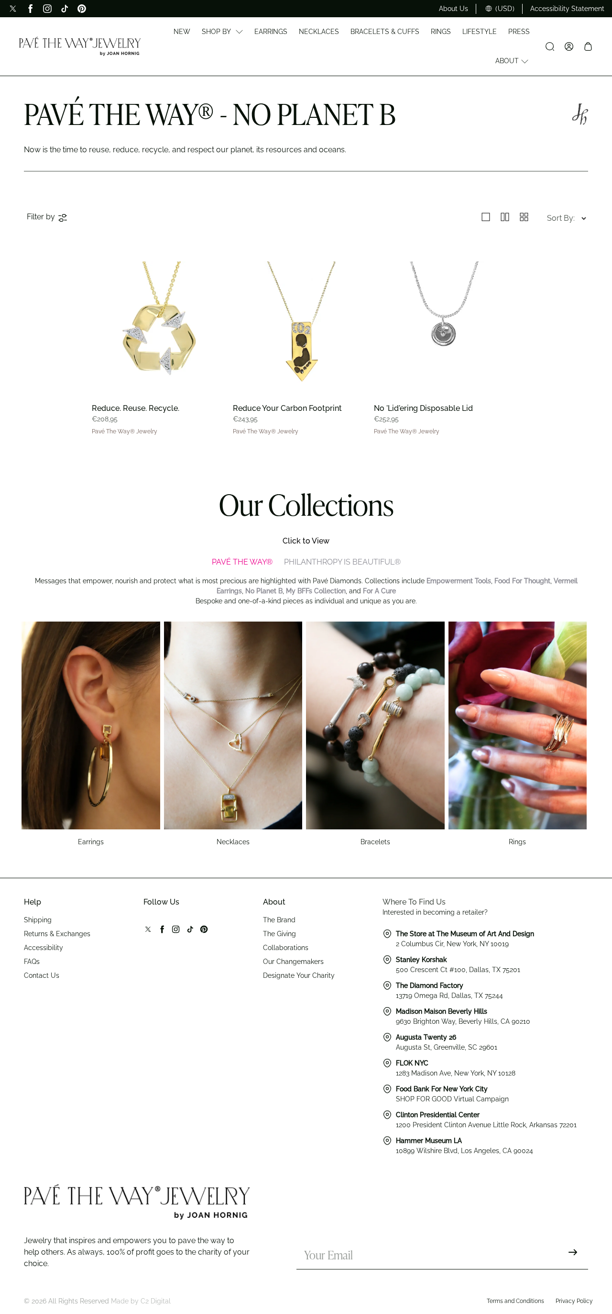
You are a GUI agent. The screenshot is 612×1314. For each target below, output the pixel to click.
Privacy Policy (574, 1301)
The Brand (279, 920)
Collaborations (285, 948)
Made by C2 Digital (141, 1301)
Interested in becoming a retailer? (435, 912)
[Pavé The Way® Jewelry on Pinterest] (81, 8)
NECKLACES (319, 31)
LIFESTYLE (479, 31)
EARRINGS (270, 31)
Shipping (38, 920)
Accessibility (43, 948)
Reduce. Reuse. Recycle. (135, 408)
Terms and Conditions (515, 1301)
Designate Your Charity (299, 975)
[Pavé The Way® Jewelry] (80, 46)
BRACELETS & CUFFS (384, 31)
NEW (182, 31)
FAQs (32, 961)
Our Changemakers (293, 961)
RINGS (441, 31)
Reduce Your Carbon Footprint (287, 408)
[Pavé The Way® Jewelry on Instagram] (47, 8)
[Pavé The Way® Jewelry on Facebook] (30, 8)
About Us (453, 8)
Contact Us (41, 975)
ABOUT (507, 61)
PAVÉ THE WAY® (242, 561)
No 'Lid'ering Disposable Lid (423, 408)
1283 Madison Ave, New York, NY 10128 (455, 1073)
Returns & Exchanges (57, 934)
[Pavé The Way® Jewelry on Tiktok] (64, 8)
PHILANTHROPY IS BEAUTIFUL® (342, 561)
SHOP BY (216, 31)
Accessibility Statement (567, 8)
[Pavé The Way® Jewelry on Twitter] (13, 8)
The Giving (279, 934)
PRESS (519, 31)
